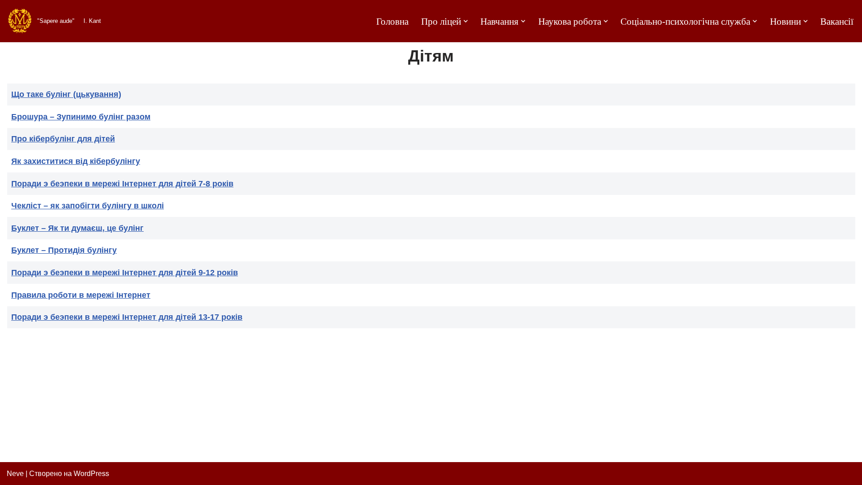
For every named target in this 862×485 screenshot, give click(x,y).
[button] (465, 21)
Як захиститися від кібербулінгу (75, 161)
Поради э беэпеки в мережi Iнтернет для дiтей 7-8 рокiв (122, 183)
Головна (392, 21)
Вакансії (836, 21)
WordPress (91, 473)
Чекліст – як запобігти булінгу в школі (87, 205)
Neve (15, 473)
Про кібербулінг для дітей (63, 138)
